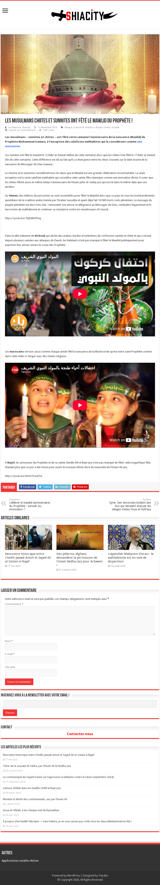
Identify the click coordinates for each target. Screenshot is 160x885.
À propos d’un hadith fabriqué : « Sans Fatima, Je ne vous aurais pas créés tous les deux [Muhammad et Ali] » (67, 821)
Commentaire (14, 604)
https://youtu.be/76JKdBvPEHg (23, 218)
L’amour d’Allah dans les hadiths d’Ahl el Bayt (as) (32, 788)
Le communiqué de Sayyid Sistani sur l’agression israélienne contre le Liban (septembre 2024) (58, 777)
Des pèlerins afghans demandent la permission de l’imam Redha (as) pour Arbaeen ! (79, 559)
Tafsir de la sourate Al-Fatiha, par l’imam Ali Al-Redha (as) (37, 766)
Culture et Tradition (84, 127)
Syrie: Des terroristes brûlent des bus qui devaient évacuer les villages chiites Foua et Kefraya (130, 504)
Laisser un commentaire (22, 130)
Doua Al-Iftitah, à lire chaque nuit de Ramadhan (31, 810)
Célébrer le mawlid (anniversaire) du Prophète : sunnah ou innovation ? (29, 504)
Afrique (68, 127)
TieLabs (103, 875)
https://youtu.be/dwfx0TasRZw (23, 476)
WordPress (73, 875)
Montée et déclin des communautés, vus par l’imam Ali (35, 799)
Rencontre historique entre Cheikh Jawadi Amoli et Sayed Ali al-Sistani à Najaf (28, 557)
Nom (9, 641)
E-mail (9, 654)
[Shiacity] (80, 14)
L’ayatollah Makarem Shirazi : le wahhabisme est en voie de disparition (131, 557)
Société (115, 127)
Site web (10, 667)
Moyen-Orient (103, 127)
